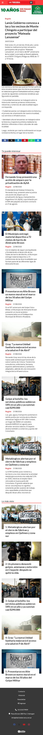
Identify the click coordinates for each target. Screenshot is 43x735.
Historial (21, 695)
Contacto (21, 691)
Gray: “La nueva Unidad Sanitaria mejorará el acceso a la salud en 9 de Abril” (20, 347)
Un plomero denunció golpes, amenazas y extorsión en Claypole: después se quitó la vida (21, 568)
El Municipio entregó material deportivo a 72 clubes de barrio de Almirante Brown (18, 238)
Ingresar (22, 703)
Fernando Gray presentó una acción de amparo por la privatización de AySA (21, 180)
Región (8, 19)
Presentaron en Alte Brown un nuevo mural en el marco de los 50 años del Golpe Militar (20, 296)
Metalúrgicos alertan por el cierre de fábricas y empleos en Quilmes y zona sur (20, 461)
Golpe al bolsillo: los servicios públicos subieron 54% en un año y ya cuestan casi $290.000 (20, 403)
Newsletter (21, 699)
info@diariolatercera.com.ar (21, 718)
